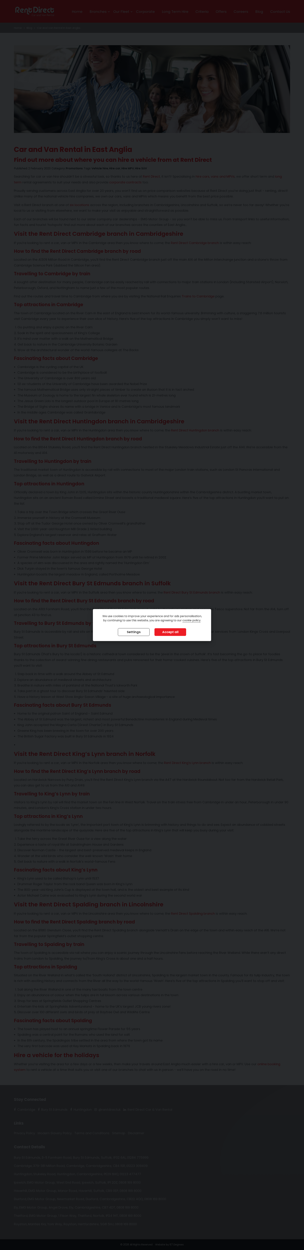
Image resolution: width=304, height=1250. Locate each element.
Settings (134, 632)
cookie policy (191, 620)
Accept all (170, 632)
